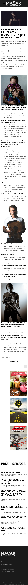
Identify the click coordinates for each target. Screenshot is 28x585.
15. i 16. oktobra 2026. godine (13, 472)
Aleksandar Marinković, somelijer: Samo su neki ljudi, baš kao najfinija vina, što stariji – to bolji (14, 507)
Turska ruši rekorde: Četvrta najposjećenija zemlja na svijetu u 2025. (13, 529)
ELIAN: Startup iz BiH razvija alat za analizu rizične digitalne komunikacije (13, 518)
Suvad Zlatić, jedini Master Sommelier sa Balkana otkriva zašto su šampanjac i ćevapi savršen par (12, 481)
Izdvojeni (8, 357)
